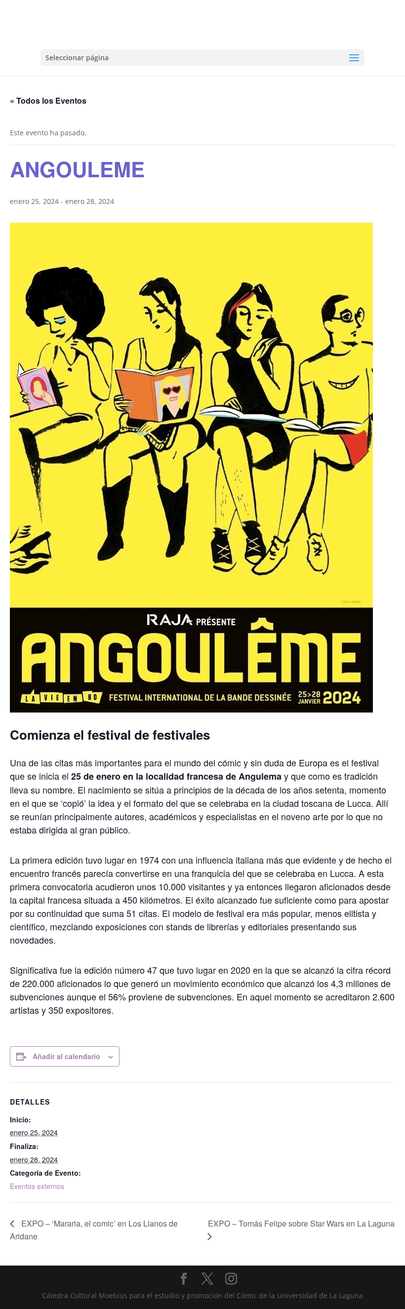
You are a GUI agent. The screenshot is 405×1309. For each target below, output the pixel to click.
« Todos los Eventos (48, 100)
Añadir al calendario (66, 1056)
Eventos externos (37, 1186)
